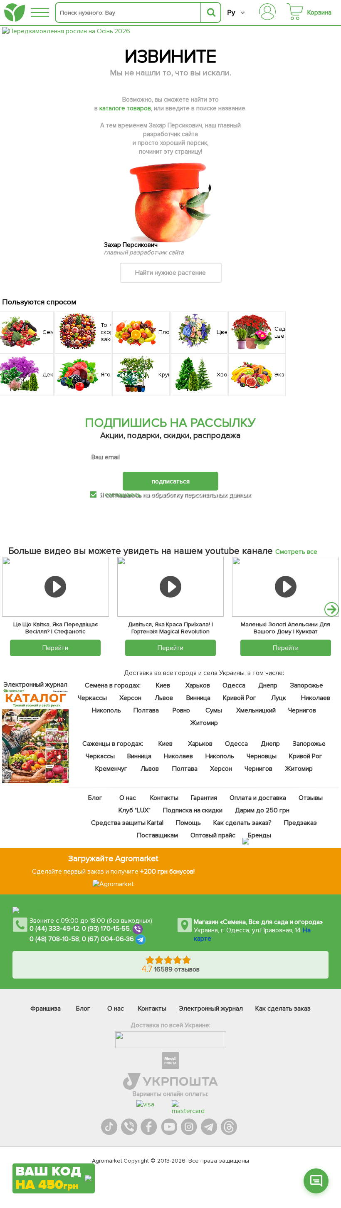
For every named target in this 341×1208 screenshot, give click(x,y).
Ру (231, 12)
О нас (127, 798)
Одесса (233, 685)
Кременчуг (111, 769)
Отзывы (310, 798)
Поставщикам (157, 835)
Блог (95, 798)
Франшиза (45, 1008)
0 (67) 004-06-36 (108, 939)
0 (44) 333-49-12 (54, 928)
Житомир (204, 723)
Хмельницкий (256, 710)
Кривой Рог (239, 698)
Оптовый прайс (212, 835)
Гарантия (204, 798)
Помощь (188, 823)
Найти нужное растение (170, 273)
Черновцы (262, 756)
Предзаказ (300, 823)
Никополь (106, 710)
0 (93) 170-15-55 (106, 928)
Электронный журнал (211, 1008)
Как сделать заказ (283, 1008)
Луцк (278, 698)
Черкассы (92, 698)
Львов (164, 698)
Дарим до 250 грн (262, 810)
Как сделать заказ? (242, 823)
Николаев (315, 698)
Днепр (267, 685)
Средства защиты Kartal (127, 823)
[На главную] (14, 12)
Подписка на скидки (192, 810)
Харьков (197, 685)
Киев (163, 685)
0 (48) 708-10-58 (54, 939)
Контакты (164, 798)
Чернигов (302, 710)
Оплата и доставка (258, 798)
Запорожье (306, 685)
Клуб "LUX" (134, 810)
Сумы (213, 710)
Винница (198, 698)
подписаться (171, 481)
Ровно (181, 710)
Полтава (146, 710)
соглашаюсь (123, 495)
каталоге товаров (125, 108)
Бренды (259, 835)
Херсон (130, 698)
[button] (331, 609)
